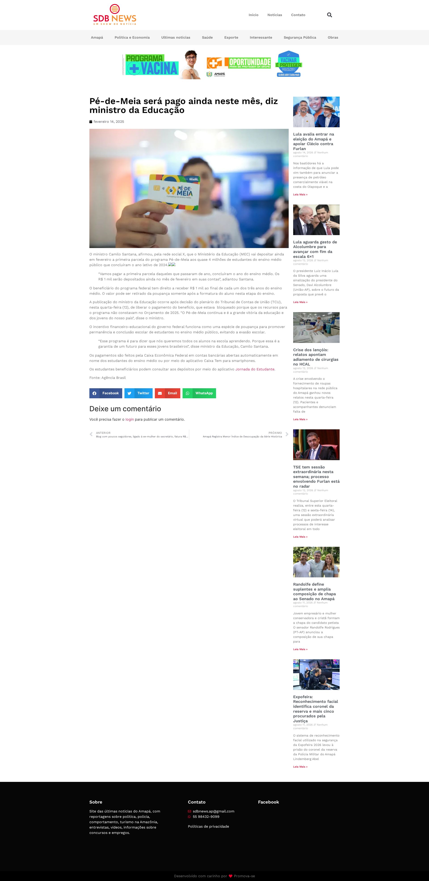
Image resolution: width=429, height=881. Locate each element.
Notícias (274, 15)
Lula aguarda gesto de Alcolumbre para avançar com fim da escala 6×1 (315, 249)
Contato (298, 15)
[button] (329, 14)
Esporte (231, 37)
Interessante (261, 37)
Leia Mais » (300, 194)
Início (254, 15)
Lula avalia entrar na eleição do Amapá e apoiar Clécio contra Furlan (313, 141)
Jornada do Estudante (255, 369)
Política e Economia (132, 37)
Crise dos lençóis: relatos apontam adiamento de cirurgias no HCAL (316, 357)
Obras (333, 37)
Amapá (97, 37)
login (130, 419)
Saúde (207, 37)
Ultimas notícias (175, 37)
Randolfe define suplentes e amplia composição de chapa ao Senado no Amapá (314, 591)
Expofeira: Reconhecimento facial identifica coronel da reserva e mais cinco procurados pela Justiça (315, 708)
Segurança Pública (300, 37)
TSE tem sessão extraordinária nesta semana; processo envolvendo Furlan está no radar (316, 477)
